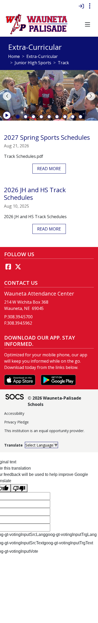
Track (63, 63)
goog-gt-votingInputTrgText (68, 543)
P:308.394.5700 (18, 317)
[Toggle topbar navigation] (89, 6)
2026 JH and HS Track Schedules (35, 193)
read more (49, 168)
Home (14, 56)
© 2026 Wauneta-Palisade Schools (54, 401)
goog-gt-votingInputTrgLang (71, 534)
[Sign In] (81, 6)
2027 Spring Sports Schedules (47, 137)
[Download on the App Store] (20, 379)
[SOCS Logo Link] (14, 397)
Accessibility (14, 413)
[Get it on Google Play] (58, 379)
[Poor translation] (19, 488)
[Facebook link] (8, 266)
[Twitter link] (18, 266)
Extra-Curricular (42, 56)
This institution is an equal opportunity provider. (44, 430)
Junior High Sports (33, 63)
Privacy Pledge (16, 422)
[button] (87, 24)
